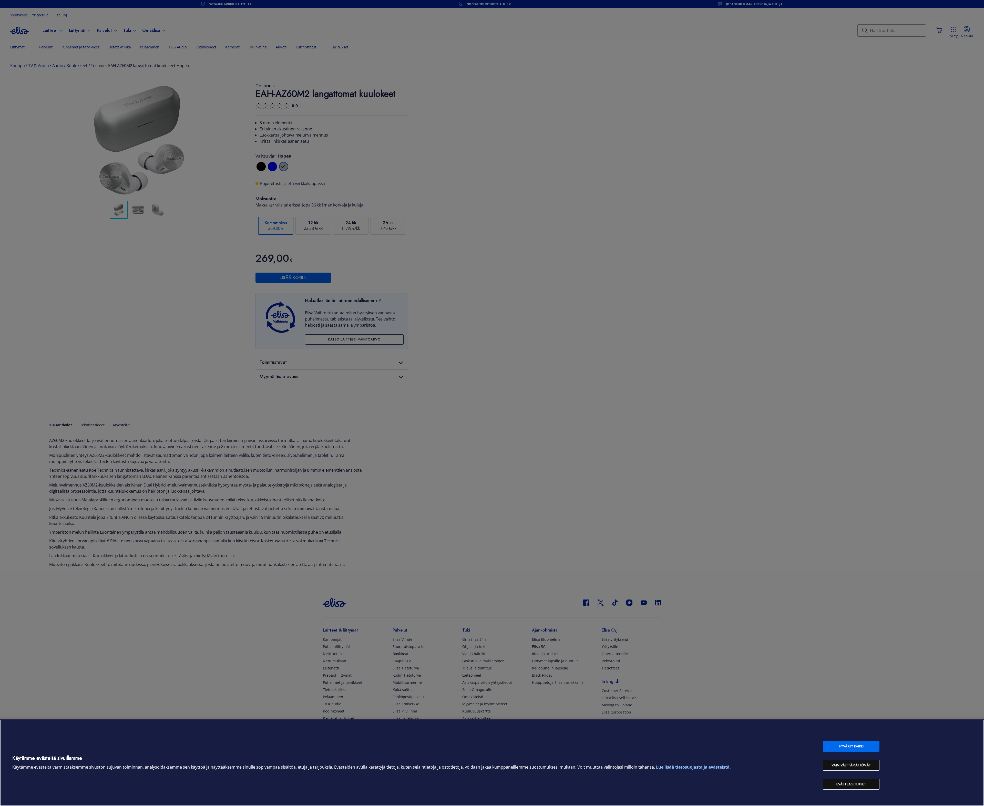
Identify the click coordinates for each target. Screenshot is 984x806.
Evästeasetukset (851, 784)
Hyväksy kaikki (851, 746)
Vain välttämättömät (851, 765)
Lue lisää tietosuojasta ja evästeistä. (693, 767)
